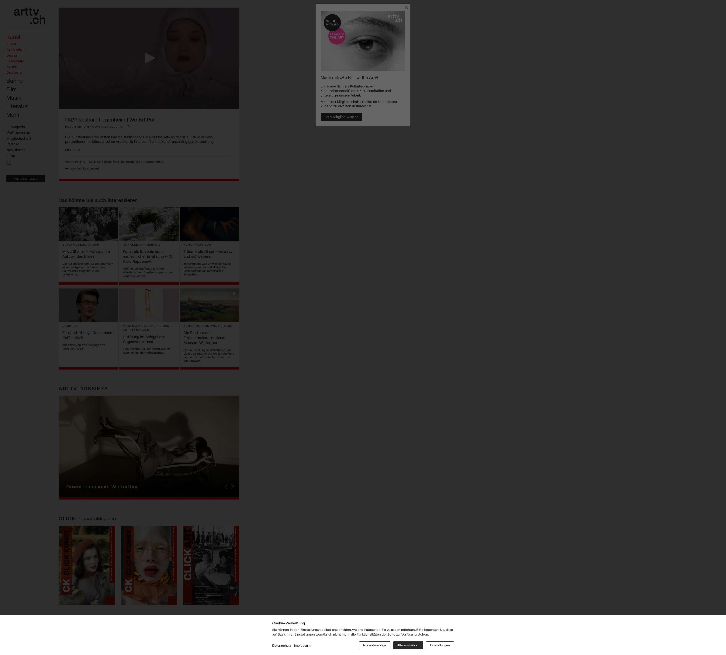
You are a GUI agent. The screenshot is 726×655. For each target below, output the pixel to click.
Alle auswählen (408, 645)
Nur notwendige (374, 645)
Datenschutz (281, 645)
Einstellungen (440, 645)
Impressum (302, 645)
